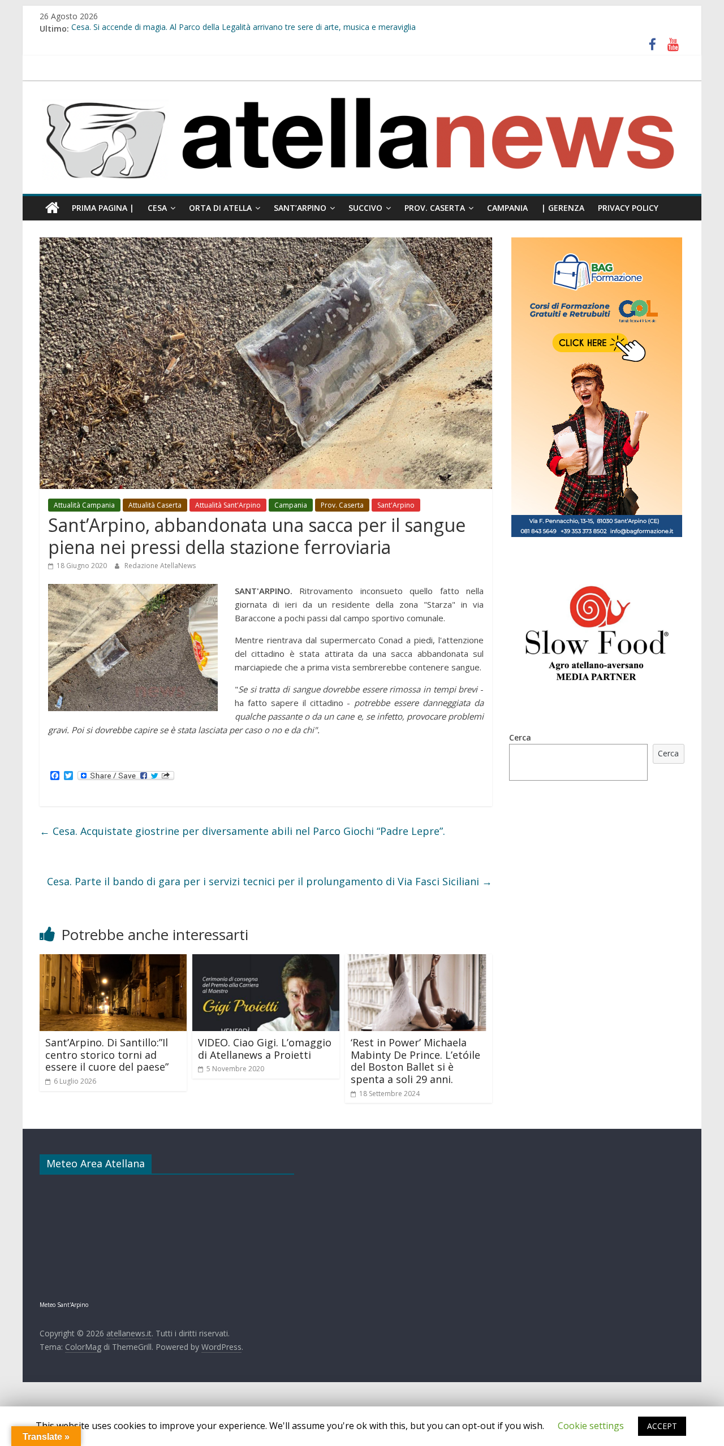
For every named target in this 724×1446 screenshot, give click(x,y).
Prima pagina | (103, 207)
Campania (507, 207)
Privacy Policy (628, 207)
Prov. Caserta (434, 207)
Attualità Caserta (155, 505)
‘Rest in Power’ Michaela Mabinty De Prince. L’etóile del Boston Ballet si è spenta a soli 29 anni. (415, 1061)
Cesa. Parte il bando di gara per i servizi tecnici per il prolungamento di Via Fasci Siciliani (269, 881)
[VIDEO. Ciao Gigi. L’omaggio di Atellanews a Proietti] (265, 961)
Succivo (365, 207)
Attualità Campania (84, 505)
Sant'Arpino (396, 505)
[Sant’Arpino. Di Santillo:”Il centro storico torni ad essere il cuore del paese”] (113, 961)
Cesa (157, 207)
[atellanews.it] (362, 87)
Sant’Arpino (300, 207)
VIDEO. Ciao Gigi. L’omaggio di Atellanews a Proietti (264, 1049)
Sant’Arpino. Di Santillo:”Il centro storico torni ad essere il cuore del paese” (107, 1054)
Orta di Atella (220, 207)
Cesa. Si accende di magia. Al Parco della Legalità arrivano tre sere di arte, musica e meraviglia (243, 28)
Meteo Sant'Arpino (64, 1305)
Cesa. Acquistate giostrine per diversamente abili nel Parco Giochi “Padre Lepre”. (242, 831)
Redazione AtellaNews (160, 565)
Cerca (520, 737)
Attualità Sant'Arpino (228, 505)
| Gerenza (562, 207)
